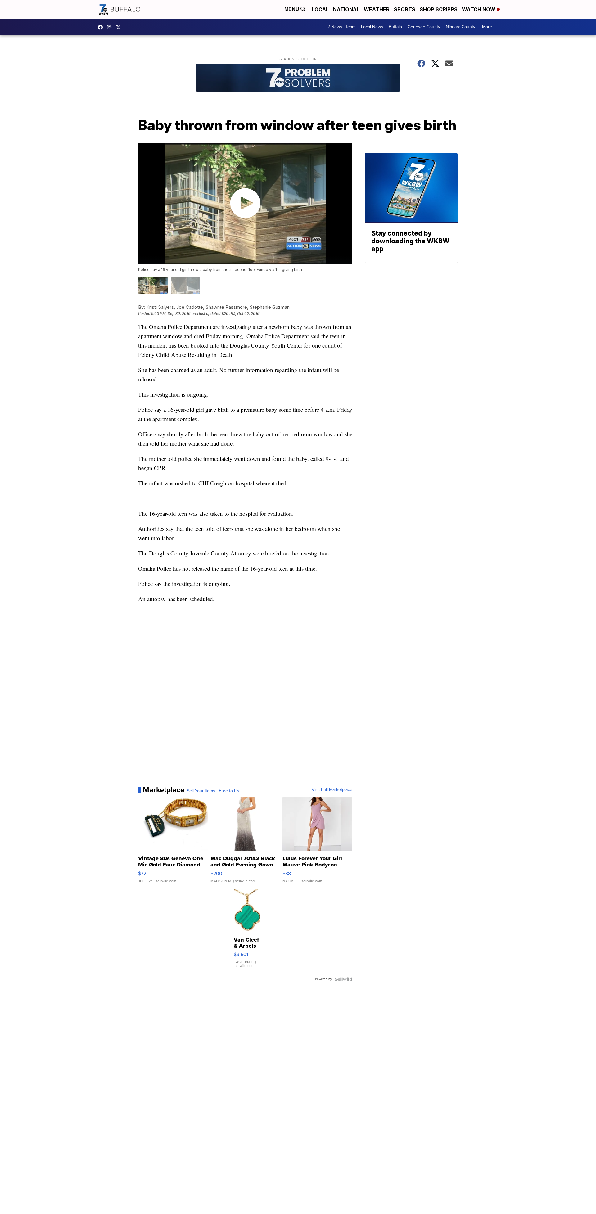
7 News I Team (341, 27)
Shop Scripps (439, 9)
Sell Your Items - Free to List (214, 791)
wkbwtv (102, 27)
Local (320, 9)
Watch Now (479, 9)
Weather (377, 9)
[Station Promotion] (298, 78)
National (346, 9)
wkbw (111, 27)
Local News (372, 27)
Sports (404, 9)
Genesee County (424, 27)
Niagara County (460, 27)
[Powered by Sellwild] (343, 979)
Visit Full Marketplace (332, 790)
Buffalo (395, 27)
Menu (292, 9)
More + (488, 27)
